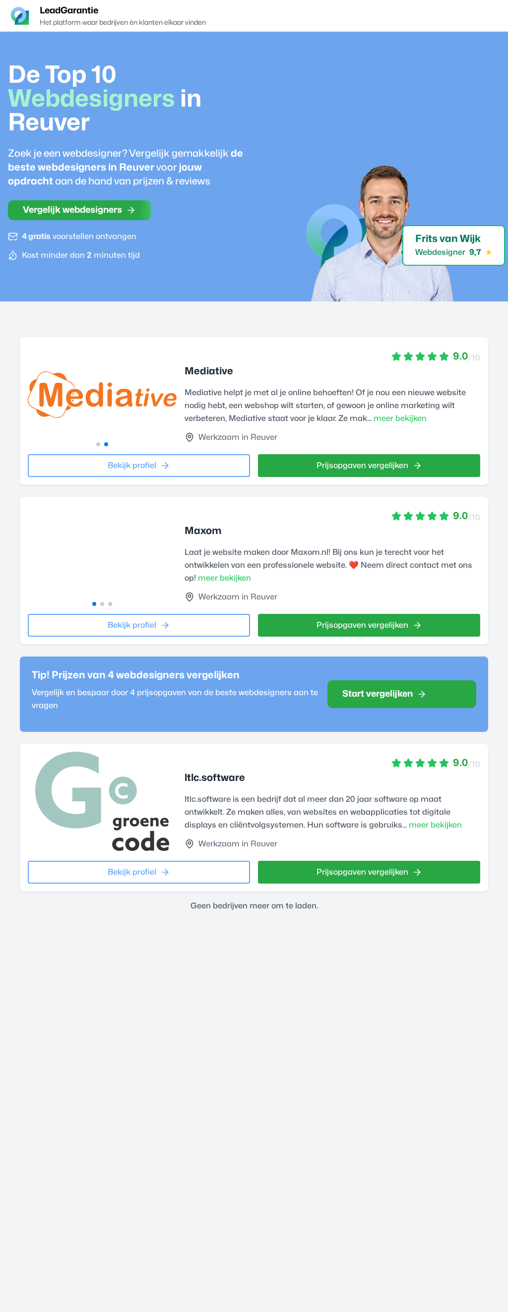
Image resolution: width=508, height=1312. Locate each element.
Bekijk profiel (132, 466)
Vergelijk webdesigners (72, 210)
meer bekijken (400, 418)
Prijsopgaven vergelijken (362, 466)
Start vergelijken (377, 694)
